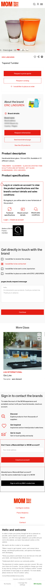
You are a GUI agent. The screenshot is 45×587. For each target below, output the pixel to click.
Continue (22, 312)
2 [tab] (21, 49)
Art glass (30, 168)
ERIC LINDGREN (19, 170)
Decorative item (35, 166)
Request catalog (22, 81)
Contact (22, 522)
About (22, 518)
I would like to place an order (24, 86)
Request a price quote (22, 73)
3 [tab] (24, 49)
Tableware (6, 166)
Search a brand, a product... (34, 4)
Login (6, 220)
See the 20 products (22, 145)
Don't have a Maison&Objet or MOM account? (20, 445)
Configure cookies (22, 508)
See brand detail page (22, 140)
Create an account (17, 220)
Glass (25, 166)
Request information (22, 133)
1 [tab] (18, 49)
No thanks (7, 584)
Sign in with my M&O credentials (22, 483)
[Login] (38, 4)
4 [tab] (27, 49)
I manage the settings (22, 584)
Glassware (17, 166)
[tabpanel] (22, 30)
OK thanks (38, 584)
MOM (10, 4)
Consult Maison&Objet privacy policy (13, 576)
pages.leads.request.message (14, 282)
